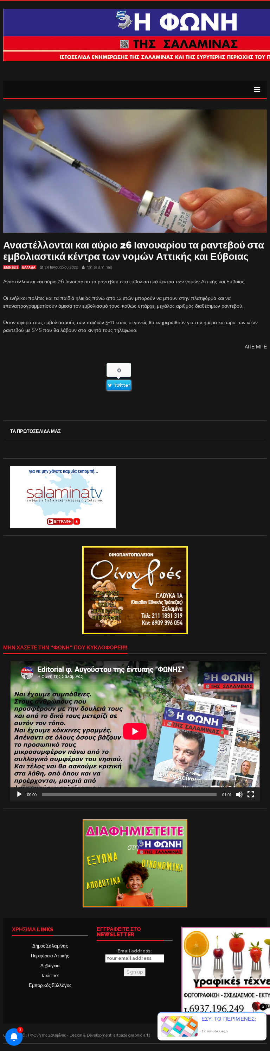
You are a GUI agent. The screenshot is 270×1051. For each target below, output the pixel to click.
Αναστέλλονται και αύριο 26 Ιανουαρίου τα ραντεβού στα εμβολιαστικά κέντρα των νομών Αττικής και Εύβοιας (133, 250)
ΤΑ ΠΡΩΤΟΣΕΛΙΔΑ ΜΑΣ (35, 431)
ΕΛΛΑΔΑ (29, 267)
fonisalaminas (99, 267)
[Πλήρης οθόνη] (250, 794)
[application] (135, 731)
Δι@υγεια (50, 965)
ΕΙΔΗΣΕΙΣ (11, 267)
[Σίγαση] (239, 794)
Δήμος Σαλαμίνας (50, 946)
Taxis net (50, 975)
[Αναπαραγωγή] (19, 794)
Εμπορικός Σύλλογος (50, 985)
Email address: (134, 951)
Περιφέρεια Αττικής (50, 955)
